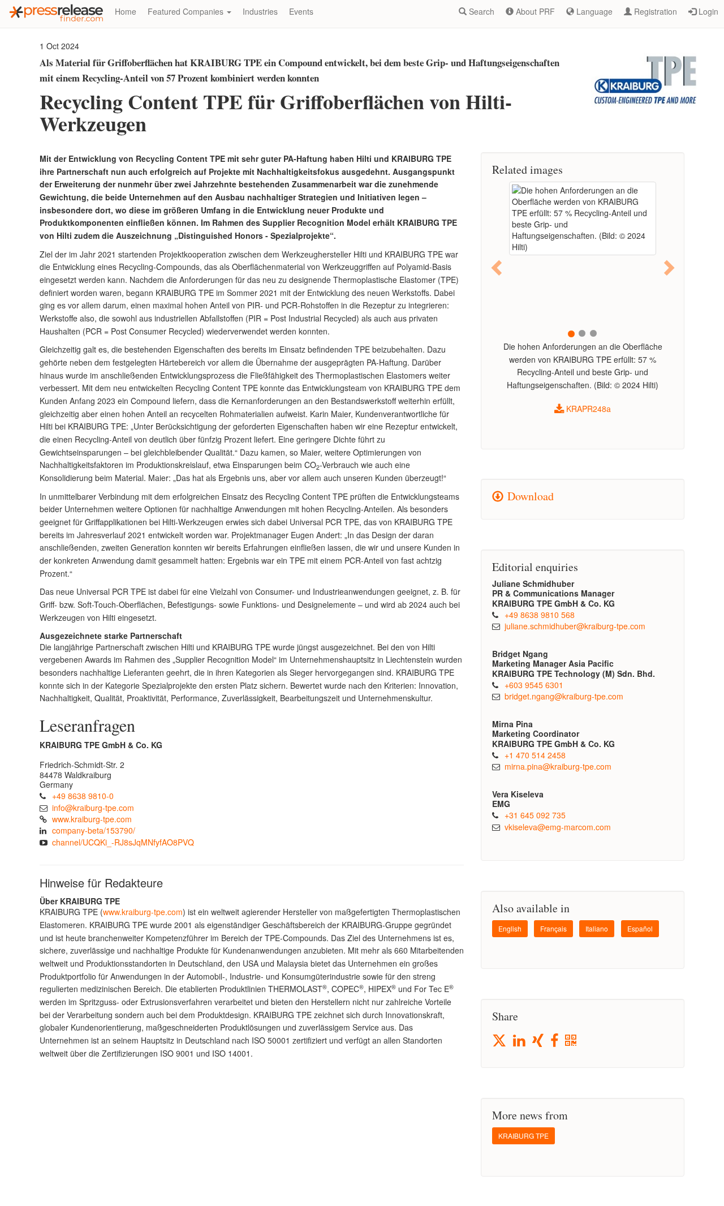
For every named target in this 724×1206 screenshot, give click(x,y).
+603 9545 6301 (534, 684)
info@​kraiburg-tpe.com (93, 807)
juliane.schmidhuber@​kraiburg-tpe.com (575, 626)
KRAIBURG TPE (523, 1135)
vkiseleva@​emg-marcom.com (558, 826)
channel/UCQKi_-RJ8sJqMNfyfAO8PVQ (123, 842)
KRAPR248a (587, 408)
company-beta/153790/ (93, 830)
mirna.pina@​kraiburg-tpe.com (558, 766)
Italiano (596, 928)
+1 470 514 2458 (535, 755)
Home (125, 11)
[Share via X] (500, 1040)
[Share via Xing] (538, 1041)
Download (528, 496)
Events (301, 11)
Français (553, 928)
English (510, 928)
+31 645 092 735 (535, 815)
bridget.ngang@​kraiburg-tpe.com (564, 696)
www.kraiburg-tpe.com (92, 819)
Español (640, 928)
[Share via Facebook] (555, 1041)
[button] (497, 267)
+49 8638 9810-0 (83, 795)
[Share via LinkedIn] (520, 1041)
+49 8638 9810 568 (540, 614)
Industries (260, 11)
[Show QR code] (571, 1041)
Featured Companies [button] (187, 11)
